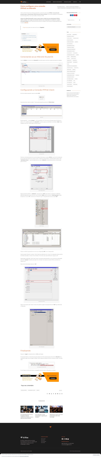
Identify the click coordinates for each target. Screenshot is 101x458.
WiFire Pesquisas (69, 86)
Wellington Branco (75, 6)
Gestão (68, 56)
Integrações (75, 62)
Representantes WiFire (70, 75)
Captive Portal (69, 38)
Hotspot (68, 58)
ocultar (28, 33)
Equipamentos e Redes (31, 390)
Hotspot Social (73, 58)
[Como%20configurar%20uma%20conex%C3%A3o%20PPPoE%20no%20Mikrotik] (47, 394)
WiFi (74, 80)
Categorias (48, 1)
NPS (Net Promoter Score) (71, 71)
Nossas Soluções (67, 1)
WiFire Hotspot (69, 84)
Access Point (69, 34)
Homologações (73, 56)
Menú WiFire (69, 69)
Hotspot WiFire (69, 62)
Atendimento (75, 34)
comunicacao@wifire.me (67, 444)
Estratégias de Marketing (71, 49)
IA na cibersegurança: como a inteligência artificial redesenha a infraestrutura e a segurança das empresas (27, 416)
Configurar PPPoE (24, 390)
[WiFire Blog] (24, 1)
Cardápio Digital (75, 38)
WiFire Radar (43, 442)
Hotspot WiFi (75, 60)
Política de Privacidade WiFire (24, 456)
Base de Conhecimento (57, 1)
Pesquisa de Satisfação (70, 73)
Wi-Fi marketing (69, 80)
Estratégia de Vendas (70, 47)
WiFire (74, 82)
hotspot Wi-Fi (69, 60)
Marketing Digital (70, 67)
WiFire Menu (75, 84)
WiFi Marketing (69, 82)
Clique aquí (25, 27)
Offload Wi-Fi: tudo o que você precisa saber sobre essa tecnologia (56, 416)
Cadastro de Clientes (70, 36)
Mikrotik (38, 390)
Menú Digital (76, 67)
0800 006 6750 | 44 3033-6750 (68, 443)
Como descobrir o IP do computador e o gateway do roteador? (41, 416)
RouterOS (77, 75)
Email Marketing (69, 43)
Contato (75, 1)
